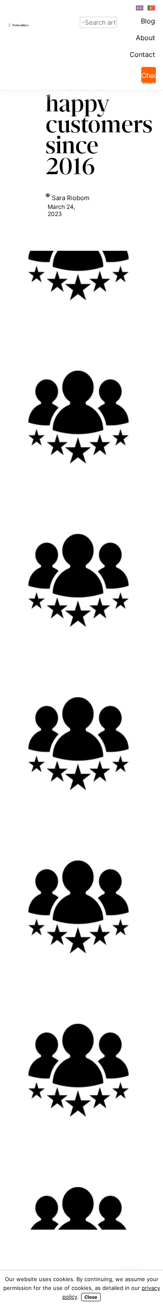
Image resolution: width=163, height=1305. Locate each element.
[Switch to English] (139, 7)
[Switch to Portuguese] (151, 7)
